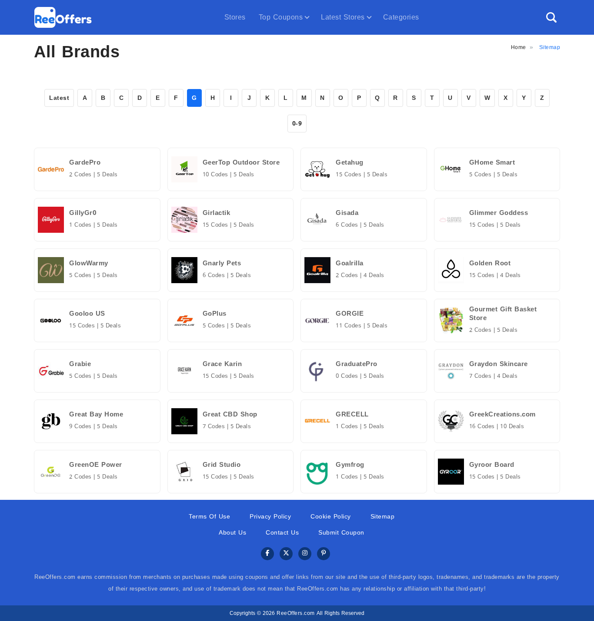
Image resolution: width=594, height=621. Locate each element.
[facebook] (267, 554)
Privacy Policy (270, 516)
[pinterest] (323, 554)
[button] (551, 17)
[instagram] (304, 554)
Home (518, 47)
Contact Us (282, 532)
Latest (59, 98)
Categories (401, 17)
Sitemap (382, 516)
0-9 (297, 123)
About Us (232, 532)
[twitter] (286, 554)
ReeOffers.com (296, 613)
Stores (235, 17)
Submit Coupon (341, 532)
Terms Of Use (209, 516)
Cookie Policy (330, 516)
